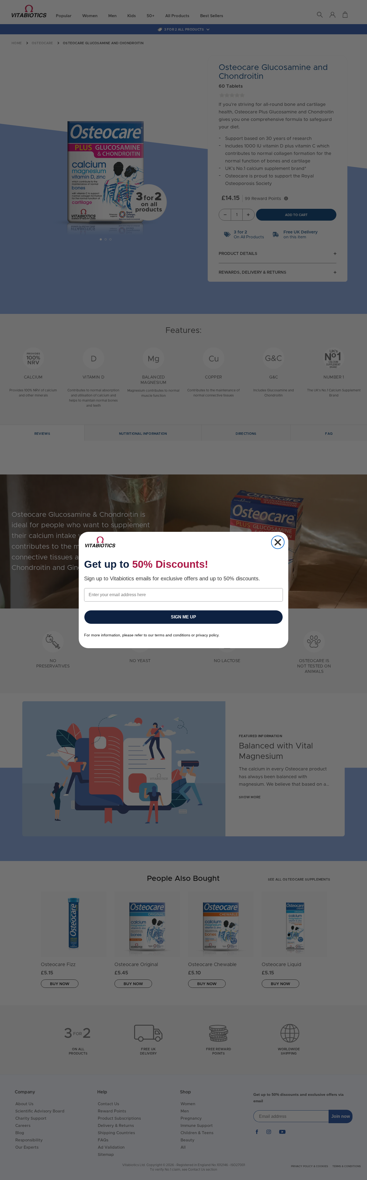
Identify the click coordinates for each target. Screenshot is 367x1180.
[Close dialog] (277, 542)
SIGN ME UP (183, 617)
